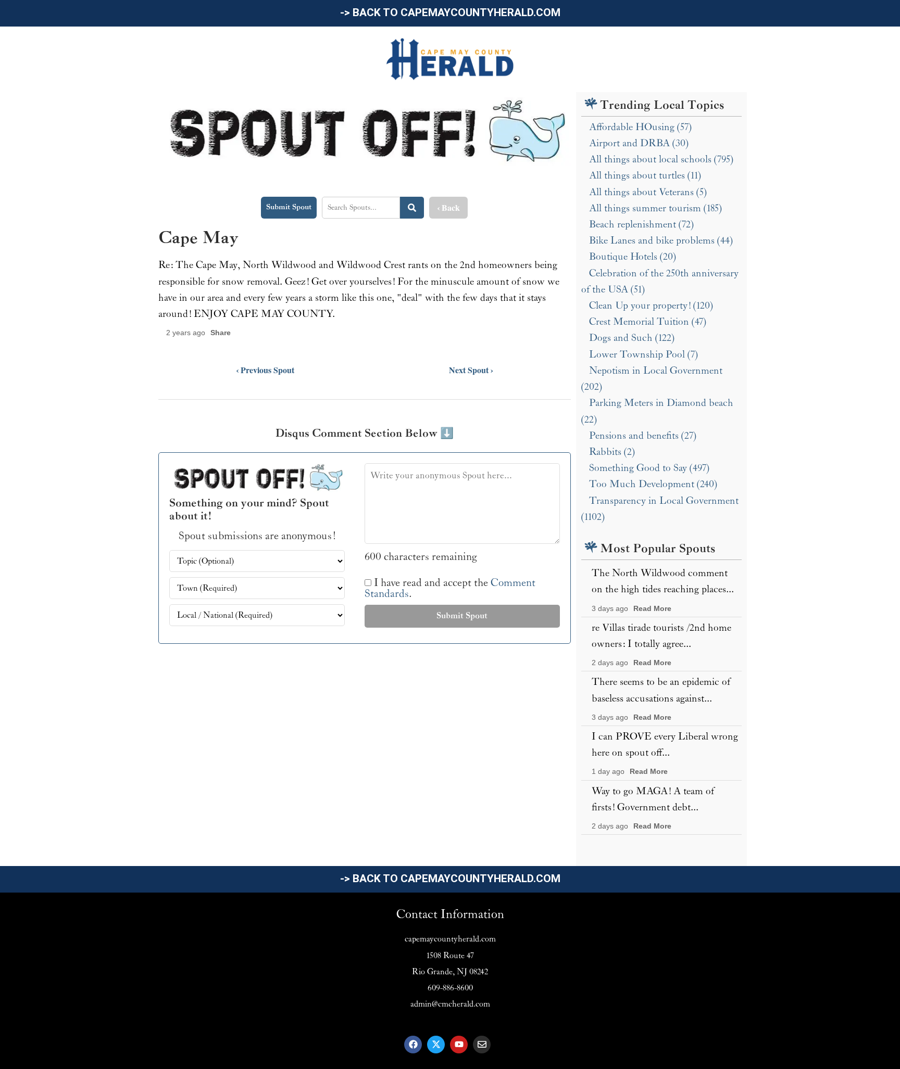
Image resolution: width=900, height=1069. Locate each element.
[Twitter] (436, 1044)
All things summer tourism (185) (655, 208)
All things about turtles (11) (645, 175)
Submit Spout (288, 207)
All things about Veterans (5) (648, 192)
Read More (652, 609)
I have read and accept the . (450, 589)
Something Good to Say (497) (649, 468)
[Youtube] (459, 1044)
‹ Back (448, 207)
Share (220, 333)
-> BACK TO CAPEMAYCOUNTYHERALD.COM (450, 12)
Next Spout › (471, 370)
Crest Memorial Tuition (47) (647, 321)
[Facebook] (413, 1044)
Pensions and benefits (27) (642, 435)
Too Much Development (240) (653, 484)
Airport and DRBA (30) (639, 143)
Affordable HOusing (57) (640, 127)
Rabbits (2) (612, 451)
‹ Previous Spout (265, 370)
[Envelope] (482, 1044)
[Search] (412, 208)
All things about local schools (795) (661, 159)
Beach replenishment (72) (641, 224)
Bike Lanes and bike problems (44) (661, 240)
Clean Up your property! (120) (651, 305)
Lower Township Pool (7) (643, 354)
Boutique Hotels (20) (632, 256)
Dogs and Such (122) (631, 337)
